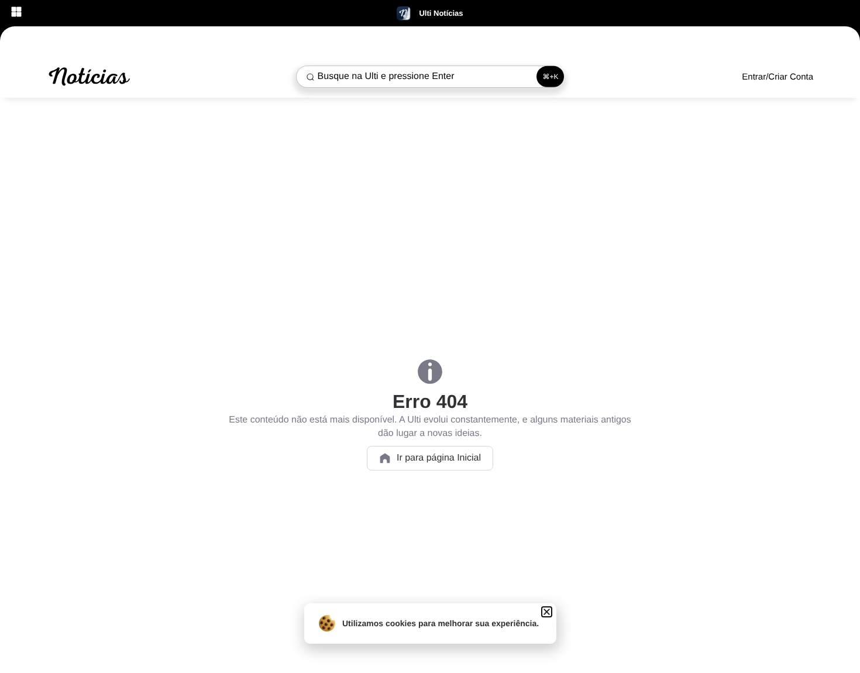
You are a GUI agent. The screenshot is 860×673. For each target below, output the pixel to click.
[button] (546, 611)
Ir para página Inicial (439, 458)
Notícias (88, 77)
